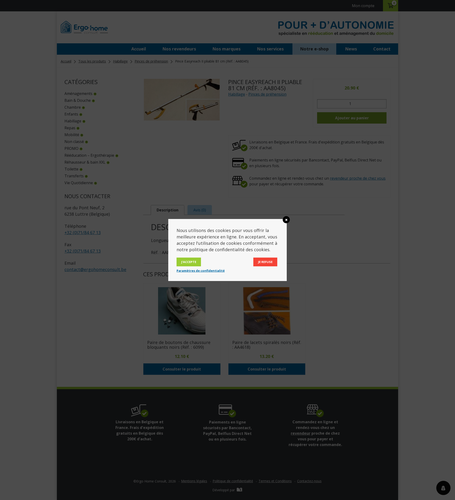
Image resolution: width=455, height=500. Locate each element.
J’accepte (188, 262)
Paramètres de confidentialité (201, 270)
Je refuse (265, 262)
